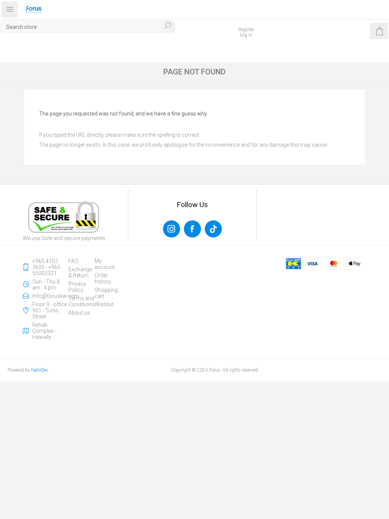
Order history (103, 278)
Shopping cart (106, 293)
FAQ (73, 261)
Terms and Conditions (81, 301)
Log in (246, 35)
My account (105, 264)
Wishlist (104, 304)
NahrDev (39, 370)
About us (79, 313)
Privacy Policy (77, 287)
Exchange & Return (80, 272)
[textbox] (87, 27)
